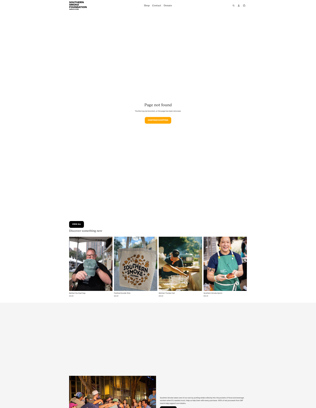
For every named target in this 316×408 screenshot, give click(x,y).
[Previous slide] (207, 263)
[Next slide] (243, 263)
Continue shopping (158, 120)
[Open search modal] (233, 5)
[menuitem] (147, 5)
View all (76, 224)
